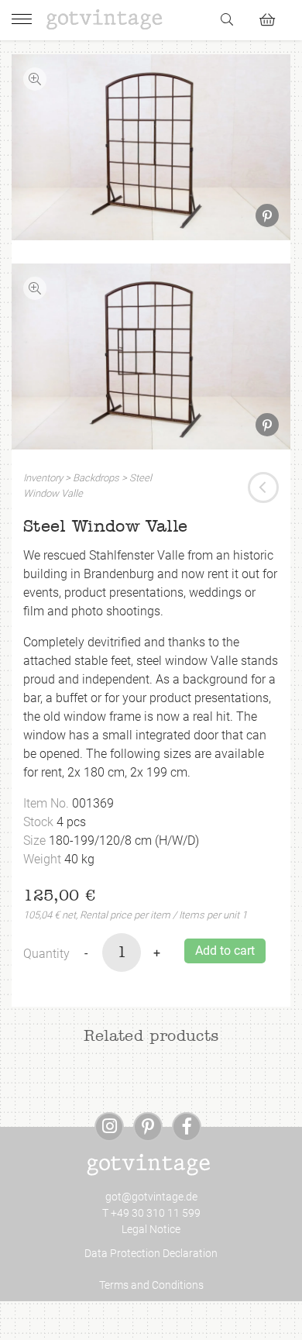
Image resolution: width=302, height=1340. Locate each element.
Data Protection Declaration (151, 1253)
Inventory (43, 478)
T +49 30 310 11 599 (151, 1213)
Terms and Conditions (151, 1285)
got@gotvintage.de (151, 1196)
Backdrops (96, 478)
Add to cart (225, 950)
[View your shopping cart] (274, 17)
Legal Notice (151, 1229)
